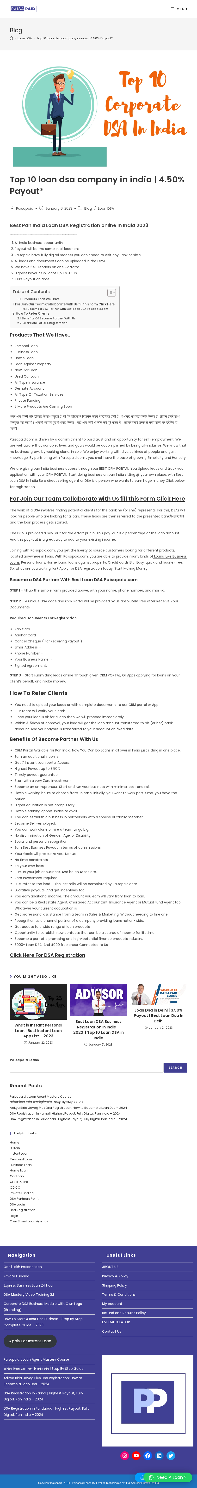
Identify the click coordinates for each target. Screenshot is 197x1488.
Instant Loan (19, 1153)
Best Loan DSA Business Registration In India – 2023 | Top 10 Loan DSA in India (98, 1029)
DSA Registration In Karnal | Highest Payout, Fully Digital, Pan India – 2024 (65, 1113)
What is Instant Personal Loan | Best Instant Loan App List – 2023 (38, 1031)
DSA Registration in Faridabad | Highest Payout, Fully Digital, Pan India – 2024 (68, 1119)
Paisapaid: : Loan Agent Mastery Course (41, 1096)
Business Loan (21, 1165)
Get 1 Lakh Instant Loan (23, 1266)
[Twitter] (170, 1455)
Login (14, 1215)
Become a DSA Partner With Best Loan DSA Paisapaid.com (68, 309)
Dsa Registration (22, 1210)
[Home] (11, 38)
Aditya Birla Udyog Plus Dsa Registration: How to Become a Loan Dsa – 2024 (68, 1107)
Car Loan (17, 1176)
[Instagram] (124, 1455)
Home (14, 1142)
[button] (167, 1477)
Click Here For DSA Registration (45, 323)
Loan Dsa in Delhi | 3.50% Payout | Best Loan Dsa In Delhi (158, 1016)
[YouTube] (136, 1455)
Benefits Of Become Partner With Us (49, 318)
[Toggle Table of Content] (109, 293)
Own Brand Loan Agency (29, 1221)
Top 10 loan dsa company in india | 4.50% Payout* (75, 38)
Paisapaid (24, 208)
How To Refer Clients (32, 313)
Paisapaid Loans (24, 1060)
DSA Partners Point (24, 1198)
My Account (112, 1303)
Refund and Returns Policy (124, 1312)
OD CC (15, 1187)
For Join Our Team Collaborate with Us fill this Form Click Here (65, 304)
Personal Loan (21, 1159)
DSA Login (17, 1204)
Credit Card (19, 1181)
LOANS (15, 1148)
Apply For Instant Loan (30, 1341)
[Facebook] (147, 1455)
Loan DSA (106, 208)
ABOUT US (110, 1266)
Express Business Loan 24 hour (29, 1285)
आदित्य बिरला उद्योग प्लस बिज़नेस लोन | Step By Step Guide (47, 1102)
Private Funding (22, 1193)
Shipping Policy (114, 1285)
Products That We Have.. (42, 299)
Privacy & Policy (115, 1276)
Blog (88, 208)
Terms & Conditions (118, 1294)
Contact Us (111, 1331)
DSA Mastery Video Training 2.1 (29, 1294)
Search (175, 1068)
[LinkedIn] (159, 1455)
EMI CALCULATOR (116, 1322)
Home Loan (19, 1170)
